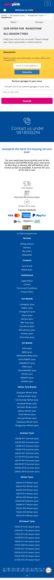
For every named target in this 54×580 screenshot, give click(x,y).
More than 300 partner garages (27, 197)
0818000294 (27, 132)
